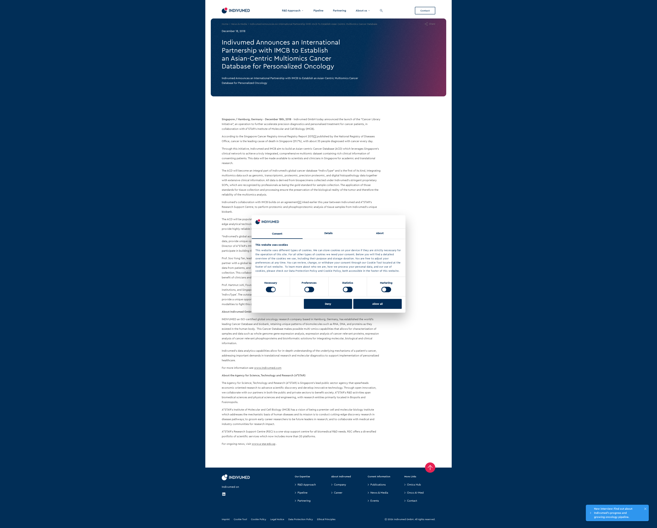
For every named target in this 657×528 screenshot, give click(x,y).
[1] (315, 136)
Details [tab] (328, 233)
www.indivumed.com (267, 368)
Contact (425, 10)
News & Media (239, 24)
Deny (328, 304)
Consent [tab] (277, 234)
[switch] (309, 289)
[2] (299, 202)
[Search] (381, 10)
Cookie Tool (240, 519)
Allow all (377, 304)
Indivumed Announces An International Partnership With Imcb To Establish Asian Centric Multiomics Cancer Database (313, 24)
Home (225, 24)
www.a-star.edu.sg (263, 444)
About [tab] (380, 233)
